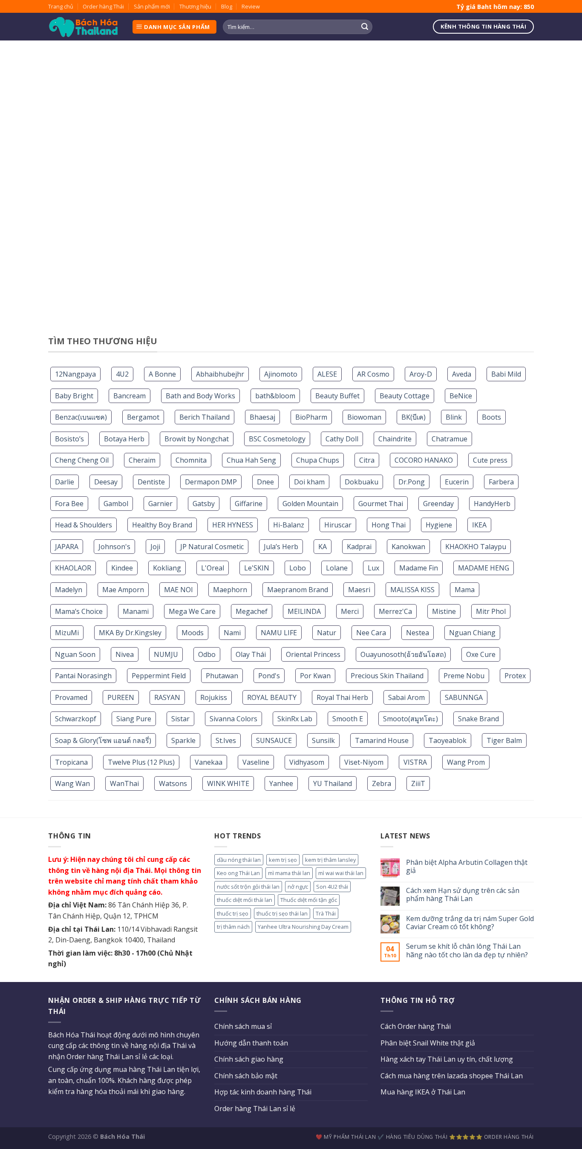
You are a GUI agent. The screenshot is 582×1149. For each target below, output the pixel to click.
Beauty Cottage (404, 395)
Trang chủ (60, 6)
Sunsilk (323, 740)
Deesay (106, 482)
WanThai (124, 783)
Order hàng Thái (103, 6)
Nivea (124, 654)
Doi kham (309, 482)
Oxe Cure (481, 654)
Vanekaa (208, 762)
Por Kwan (315, 675)
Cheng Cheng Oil (82, 460)
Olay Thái (251, 654)
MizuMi (67, 632)
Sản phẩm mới (152, 6)
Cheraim (142, 460)
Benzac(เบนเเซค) (81, 417)
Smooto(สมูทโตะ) (410, 718)
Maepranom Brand (297, 589)
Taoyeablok (448, 740)
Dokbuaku (361, 482)
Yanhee (281, 783)
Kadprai (359, 546)
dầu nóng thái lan (239, 860)
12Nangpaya (75, 374)
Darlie (64, 482)
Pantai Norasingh (83, 675)
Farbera (501, 482)
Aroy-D (420, 374)
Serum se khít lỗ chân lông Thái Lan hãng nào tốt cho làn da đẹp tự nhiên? (467, 950)
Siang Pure (133, 718)
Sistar (180, 718)
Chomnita (191, 460)
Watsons (173, 783)
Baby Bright (74, 395)
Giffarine (248, 503)
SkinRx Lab (294, 718)
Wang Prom (466, 762)
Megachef (252, 611)
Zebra (381, 783)
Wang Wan (72, 783)
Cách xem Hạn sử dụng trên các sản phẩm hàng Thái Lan (462, 895)
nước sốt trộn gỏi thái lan (248, 886)
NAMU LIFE (279, 632)
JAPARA (66, 546)
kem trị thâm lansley (330, 860)
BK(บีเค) (413, 417)
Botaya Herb (124, 438)
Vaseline (255, 762)
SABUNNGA (464, 697)
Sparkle (183, 740)
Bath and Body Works (200, 395)
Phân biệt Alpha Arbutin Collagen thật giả (466, 866)
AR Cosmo (373, 374)
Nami (232, 632)
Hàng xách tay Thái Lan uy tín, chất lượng (446, 1059)
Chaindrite (395, 438)
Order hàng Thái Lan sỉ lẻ (254, 1108)
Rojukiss (213, 697)
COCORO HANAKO (424, 460)
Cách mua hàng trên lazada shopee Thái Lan (451, 1075)
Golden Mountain (310, 503)
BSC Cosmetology (277, 438)
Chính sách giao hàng (248, 1059)
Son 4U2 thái (332, 886)
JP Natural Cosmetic (212, 546)
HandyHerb (492, 503)
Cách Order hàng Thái (415, 1026)
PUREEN (120, 697)
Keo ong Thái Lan (238, 873)
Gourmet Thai (380, 503)
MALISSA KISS (412, 589)
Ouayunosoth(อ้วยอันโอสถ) (403, 654)
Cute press (490, 460)
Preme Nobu (464, 675)
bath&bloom (275, 395)
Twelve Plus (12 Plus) (141, 762)
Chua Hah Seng (251, 460)
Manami (136, 611)
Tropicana (71, 762)
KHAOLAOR (73, 568)
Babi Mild (506, 374)
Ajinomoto (280, 374)
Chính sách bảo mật (245, 1075)
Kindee (122, 568)
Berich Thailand (204, 417)
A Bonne (162, 374)
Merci (350, 611)
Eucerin (457, 482)
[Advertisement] (291, 200)
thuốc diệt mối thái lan (244, 900)
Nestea (417, 632)
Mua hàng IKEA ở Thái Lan (422, 1092)
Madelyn (68, 589)
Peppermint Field (159, 675)
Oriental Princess (313, 654)
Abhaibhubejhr (220, 374)
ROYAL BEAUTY (272, 697)
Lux (373, 568)
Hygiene (439, 525)
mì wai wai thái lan (340, 873)
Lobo (297, 568)
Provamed (71, 697)
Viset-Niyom (363, 762)
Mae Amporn (123, 589)
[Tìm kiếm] (364, 27)
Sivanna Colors (233, 718)
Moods (193, 632)
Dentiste (151, 482)
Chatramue (449, 438)
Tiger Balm (504, 740)
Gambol (116, 503)
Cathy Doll (342, 438)
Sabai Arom (406, 697)
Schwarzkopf (75, 718)
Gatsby (204, 503)
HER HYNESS (232, 525)
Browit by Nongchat (196, 438)
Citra (367, 460)
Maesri (359, 589)
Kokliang (167, 568)
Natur (326, 632)
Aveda (461, 374)
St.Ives (226, 740)
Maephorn (230, 589)
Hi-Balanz (288, 525)
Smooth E (347, 718)
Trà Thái (326, 913)
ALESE (327, 374)
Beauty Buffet (337, 395)
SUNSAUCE (274, 740)
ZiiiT (418, 783)
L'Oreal (212, 568)
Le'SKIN (256, 568)
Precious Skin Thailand (387, 675)
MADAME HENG (483, 568)
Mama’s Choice (79, 611)
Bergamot (143, 417)
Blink (454, 417)
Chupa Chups (317, 460)
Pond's (269, 675)
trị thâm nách (233, 926)
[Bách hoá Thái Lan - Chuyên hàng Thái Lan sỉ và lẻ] (83, 27)
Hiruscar (338, 525)
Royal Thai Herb (342, 697)
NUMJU (166, 654)
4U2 (122, 374)
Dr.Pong (411, 482)
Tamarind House (382, 740)
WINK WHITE (228, 783)
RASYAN (167, 697)
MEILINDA (304, 611)
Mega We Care (192, 611)
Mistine (444, 611)
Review (251, 6)
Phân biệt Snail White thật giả (427, 1043)
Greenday (438, 503)
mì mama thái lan (289, 873)
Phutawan (222, 675)
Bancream (129, 395)
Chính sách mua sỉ (243, 1026)
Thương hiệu (195, 6)
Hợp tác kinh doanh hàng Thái (262, 1092)
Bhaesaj (262, 417)
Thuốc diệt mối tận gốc (308, 900)
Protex (515, 675)
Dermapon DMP (211, 482)
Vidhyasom (306, 762)
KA (322, 546)
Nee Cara (371, 632)
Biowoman (364, 417)
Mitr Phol (491, 611)
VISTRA (415, 762)
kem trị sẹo (283, 860)
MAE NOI (178, 589)
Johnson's (114, 546)
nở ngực (298, 886)
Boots (491, 417)
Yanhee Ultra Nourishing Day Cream (303, 926)
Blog (226, 6)
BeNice (460, 395)
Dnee (265, 482)
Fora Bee (69, 503)
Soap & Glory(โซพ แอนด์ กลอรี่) (103, 740)
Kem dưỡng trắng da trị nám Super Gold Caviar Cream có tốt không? (470, 923)
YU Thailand (332, 783)
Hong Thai (389, 525)
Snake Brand (478, 718)
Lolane (337, 568)
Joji (155, 546)
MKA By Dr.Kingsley (130, 632)
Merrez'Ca (395, 611)
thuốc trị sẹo (232, 913)
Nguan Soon (75, 654)
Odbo (207, 654)
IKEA (479, 525)
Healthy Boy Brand (162, 525)
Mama (465, 589)
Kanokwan (408, 546)
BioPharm (311, 417)
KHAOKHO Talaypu (475, 546)
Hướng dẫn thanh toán (251, 1043)
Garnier (160, 503)
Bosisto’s (69, 438)
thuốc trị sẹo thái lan (282, 913)
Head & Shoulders (83, 525)
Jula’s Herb (281, 546)
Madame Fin (418, 568)
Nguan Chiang (472, 632)
